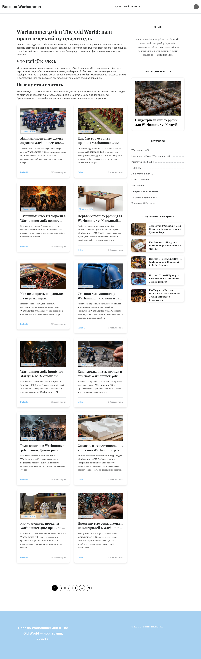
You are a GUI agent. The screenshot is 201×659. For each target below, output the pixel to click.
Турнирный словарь (128, 6)
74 (88, 587)
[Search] (196, 6)
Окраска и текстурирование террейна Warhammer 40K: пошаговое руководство (100, 447)
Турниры (136, 168)
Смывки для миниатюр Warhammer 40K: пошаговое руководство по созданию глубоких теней (100, 295)
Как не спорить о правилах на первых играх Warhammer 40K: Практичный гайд (42, 295)
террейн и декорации (144, 197)
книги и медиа (140, 179)
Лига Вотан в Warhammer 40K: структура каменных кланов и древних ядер (165, 229)
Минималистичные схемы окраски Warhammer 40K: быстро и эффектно (41, 140)
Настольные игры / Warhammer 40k (151, 156)
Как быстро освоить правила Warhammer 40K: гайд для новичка (98, 140)
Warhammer (138, 185)
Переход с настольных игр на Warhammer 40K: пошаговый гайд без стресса (165, 262)
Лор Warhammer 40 (142, 173)
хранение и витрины (143, 203)
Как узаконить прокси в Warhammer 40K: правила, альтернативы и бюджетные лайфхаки (41, 525)
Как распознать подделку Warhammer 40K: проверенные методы (165, 245)
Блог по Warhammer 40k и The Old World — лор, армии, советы (24, 6)
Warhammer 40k (140, 150)
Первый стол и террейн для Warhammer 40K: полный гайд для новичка (100, 218)
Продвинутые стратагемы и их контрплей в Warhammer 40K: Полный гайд (100, 525)
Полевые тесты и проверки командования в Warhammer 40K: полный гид (164, 278)
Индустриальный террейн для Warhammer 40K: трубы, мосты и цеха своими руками (157, 122)
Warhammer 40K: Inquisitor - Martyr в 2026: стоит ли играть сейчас (42, 373)
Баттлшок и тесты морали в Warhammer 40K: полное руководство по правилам (43, 218)
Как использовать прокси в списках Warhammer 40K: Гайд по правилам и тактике (100, 373)
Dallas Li (24, 172)
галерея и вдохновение (144, 191)
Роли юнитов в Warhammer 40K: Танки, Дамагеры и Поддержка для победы (42, 447)
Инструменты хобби (142, 162)
